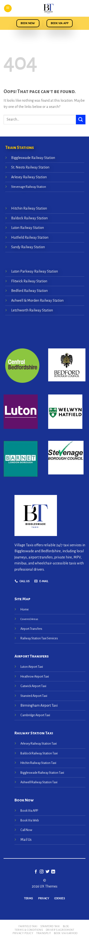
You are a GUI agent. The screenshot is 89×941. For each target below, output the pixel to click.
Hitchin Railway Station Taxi (38, 763)
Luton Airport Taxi (31, 666)
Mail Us (26, 839)
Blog (66, 926)
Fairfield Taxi (28, 926)
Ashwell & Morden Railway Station (37, 300)
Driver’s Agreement (60, 929)
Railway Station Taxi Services (39, 638)
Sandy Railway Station (28, 247)
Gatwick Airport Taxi (33, 686)
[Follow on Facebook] (36, 872)
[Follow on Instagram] (41, 872)
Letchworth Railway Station (32, 310)
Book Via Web (29, 820)
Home (24, 609)
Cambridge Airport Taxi (35, 715)
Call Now (26, 830)
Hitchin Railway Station (29, 208)
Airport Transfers (31, 629)
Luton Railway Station (27, 228)
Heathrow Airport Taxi (34, 676)
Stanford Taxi (50, 926)
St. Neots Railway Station (30, 167)
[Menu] (8, 8)
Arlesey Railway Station (29, 177)
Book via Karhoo (66, 933)
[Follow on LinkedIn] (53, 872)
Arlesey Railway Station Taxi (38, 743)
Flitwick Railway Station (29, 281)
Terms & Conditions (29, 929)
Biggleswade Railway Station (33, 157)
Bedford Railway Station (29, 291)
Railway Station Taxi (33, 733)
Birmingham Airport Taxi (39, 705)
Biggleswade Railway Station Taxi (42, 772)
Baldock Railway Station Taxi (39, 753)
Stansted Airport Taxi (33, 696)
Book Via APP (29, 810)
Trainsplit (43, 933)
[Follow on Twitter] (47, 872)
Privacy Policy (23, 933)
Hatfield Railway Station (29, 237)
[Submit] (80, 119)
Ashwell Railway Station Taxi (38, 782)
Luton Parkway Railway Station (34, 271)
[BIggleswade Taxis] (48, 8)
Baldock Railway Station (29, 218)
